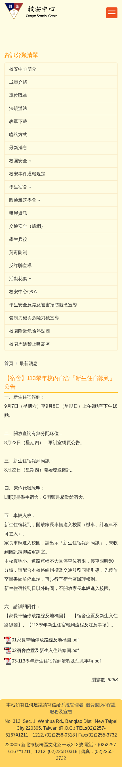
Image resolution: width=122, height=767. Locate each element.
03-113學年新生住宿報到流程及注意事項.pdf (56, 661)
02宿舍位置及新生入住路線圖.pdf (45, 650)
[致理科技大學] (34, 11)
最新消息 (29, 363)
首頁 (8, 363)
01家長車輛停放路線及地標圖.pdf (45, 639)
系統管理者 (72, 704)
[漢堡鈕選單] (111, 12)
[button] (61, 161)
